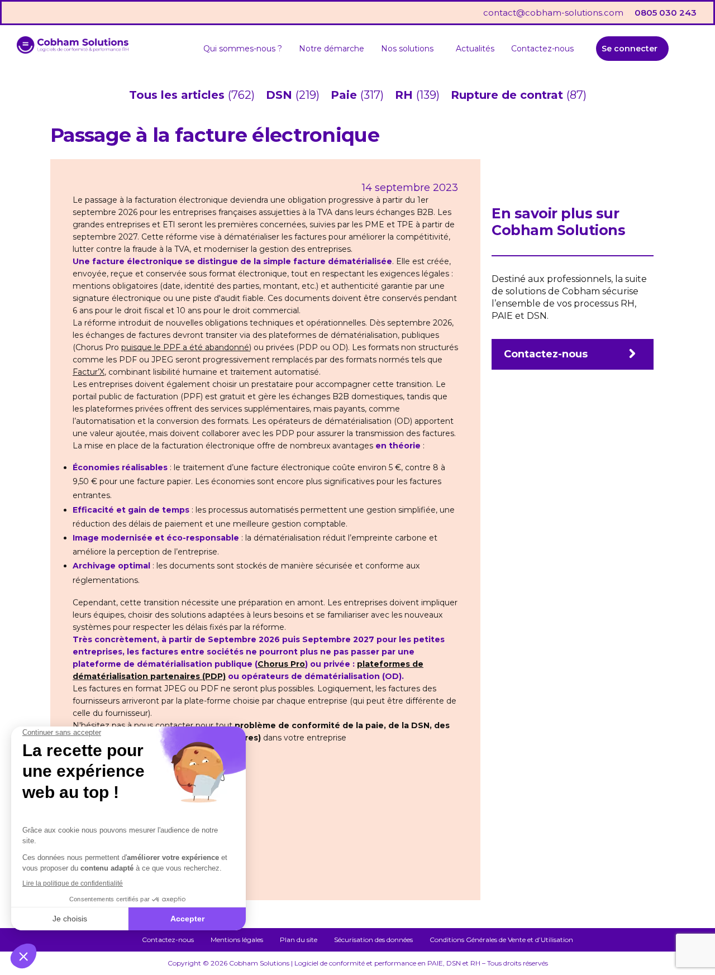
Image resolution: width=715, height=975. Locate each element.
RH (405, 95)
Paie (345, 95)
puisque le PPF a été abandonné (185, 347)
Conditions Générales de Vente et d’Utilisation (501, 939)
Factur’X (88, 372)
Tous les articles (178, 95)
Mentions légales (237, 939)
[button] (410, 48)
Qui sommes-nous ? (242, 49)
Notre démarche (331, 49)
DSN (280, 95)
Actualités (475, 49)
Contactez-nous (542, 49)
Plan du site (298, 939)
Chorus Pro (281, 664)
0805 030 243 (666, 12)
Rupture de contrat (508, 95)
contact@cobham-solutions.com (553, 12)
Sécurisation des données (373, 939)
